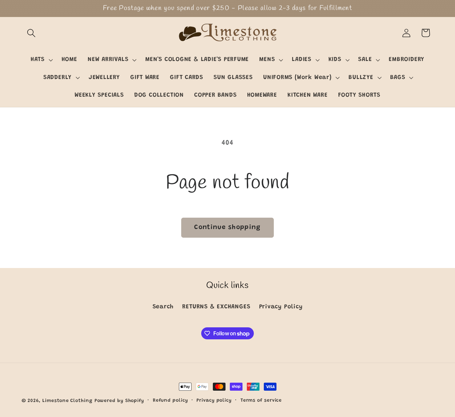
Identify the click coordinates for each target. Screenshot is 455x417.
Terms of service (261, 400)
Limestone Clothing (67, 401)
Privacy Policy (281, 307)
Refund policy (170, 400)
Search (163, 307)
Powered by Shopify (119, 401)
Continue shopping (227, 227)
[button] (31, 32)
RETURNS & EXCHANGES (216, 307)
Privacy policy (214, 400)
